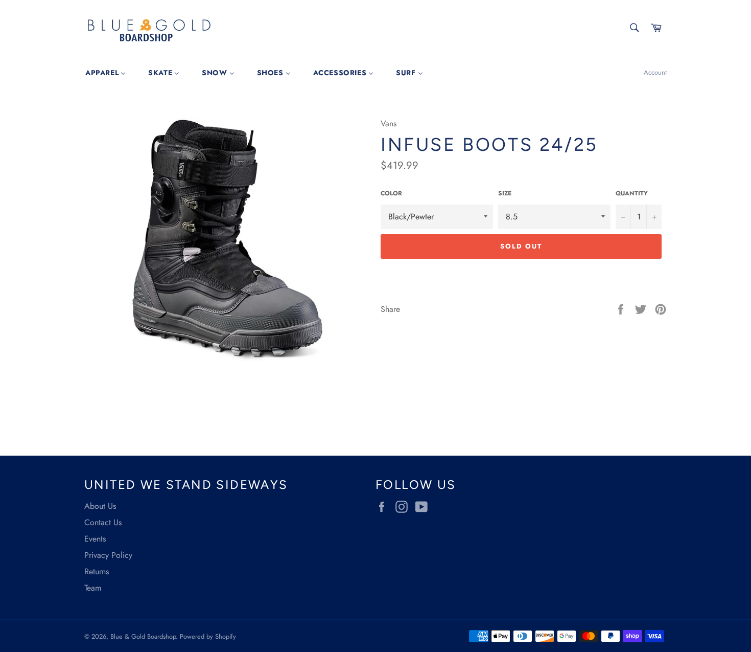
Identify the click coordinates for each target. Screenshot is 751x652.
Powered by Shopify (208, 636)
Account (655, 72)
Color (391, 193)
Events (95, 539)
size (504, 193)
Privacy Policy (108, 555)
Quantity (632, 193)
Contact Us (103, 522)
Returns (96, 571)
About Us (100, 506)
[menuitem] (105, 72)
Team (92, 588)
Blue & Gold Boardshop (143, 636)
